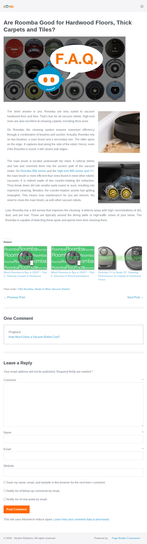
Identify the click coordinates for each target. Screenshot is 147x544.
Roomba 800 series (33, 170)
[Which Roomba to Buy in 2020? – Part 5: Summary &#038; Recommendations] (73, 257)
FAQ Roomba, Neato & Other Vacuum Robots (44, 289)
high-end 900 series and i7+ (75, 170)
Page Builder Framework (126, 538)
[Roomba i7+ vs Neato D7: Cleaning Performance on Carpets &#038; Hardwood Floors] (120, 257)
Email (73, 449)
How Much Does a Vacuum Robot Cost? (34, 336)
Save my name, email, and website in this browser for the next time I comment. (56, 482)
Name (73, 432)
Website (9, 465)
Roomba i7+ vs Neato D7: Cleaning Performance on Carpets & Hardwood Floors (119, 276)
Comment (73, 380)
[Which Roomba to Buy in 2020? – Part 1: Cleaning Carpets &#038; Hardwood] (25, 257)
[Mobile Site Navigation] (142, 6)
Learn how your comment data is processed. (82, 519)
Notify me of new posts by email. (27, 499)
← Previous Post (14, 297)
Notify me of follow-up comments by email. (33, 490)
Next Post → (135, 297)
